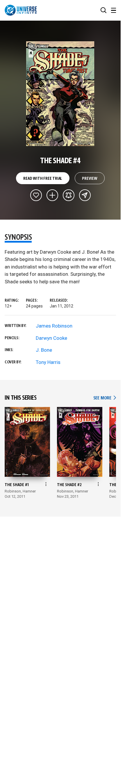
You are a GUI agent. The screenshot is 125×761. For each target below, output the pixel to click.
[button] (103, 10)
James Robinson (54, 326)
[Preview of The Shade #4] (60, 93)
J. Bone (44, 350)
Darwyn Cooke (51, 338)
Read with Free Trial (42, 178)
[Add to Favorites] (36, 195)
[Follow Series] (68, 195)
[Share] (85, 195)
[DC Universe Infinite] (21, 10)
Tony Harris (48, 362)
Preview (89, 178)
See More (104, 398)
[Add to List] (52, 195)
